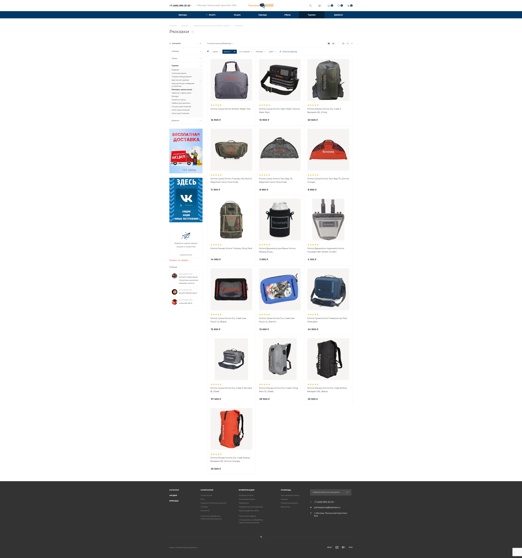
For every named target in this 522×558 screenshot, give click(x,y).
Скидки (284, 499)
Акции (173, 495)
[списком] (347, 43)
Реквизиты (244, 503)
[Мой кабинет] (319, 6)
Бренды (174, 501)
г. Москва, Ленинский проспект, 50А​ (216, 5)
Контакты (205, 510)
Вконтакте (261, 537)
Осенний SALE (185, 303)
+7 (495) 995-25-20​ (179, 5)
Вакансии (285, 507)
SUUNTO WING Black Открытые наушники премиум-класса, (188, 280)
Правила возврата (289, 503)
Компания (207, 490)
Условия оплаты (246, 495)
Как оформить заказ (290, 495)
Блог (203, 499)
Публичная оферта (247, 516)
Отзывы (204, 507)
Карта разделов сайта (249, 510)
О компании (206, 495)
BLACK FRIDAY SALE (188, 293)
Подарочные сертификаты (251, 507)
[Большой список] (333, 43)
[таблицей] (352, 43)
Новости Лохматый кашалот (213, 503)
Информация (247, 490)
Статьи (173, 267)
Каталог (174, 490)
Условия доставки (247, 499)
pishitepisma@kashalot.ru (327, 507)
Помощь (286, 490)
